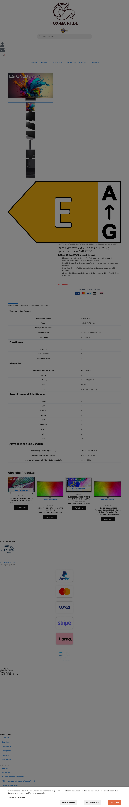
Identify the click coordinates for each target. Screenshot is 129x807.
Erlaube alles (115, 802)
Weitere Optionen (68, 802)
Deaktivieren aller (92, 802)
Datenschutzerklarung (16, 797)
